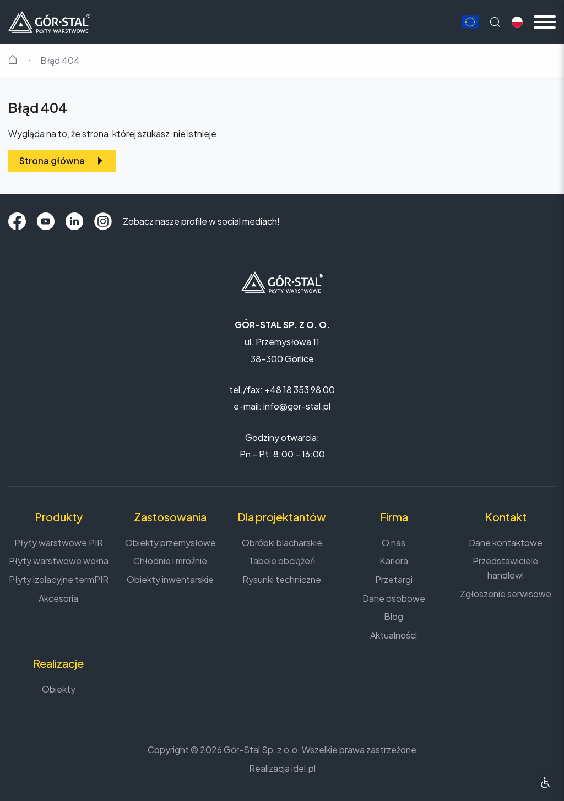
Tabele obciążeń (281, 560)
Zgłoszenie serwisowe (505, 594)
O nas (393, 542)
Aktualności (393, 635)
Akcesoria (58, 598)
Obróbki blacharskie (282, 542)
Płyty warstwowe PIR (58, 542)
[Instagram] (103, 221)
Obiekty (58, 689)
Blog (393, 616)
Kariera (393, 560)
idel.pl (303, 768)
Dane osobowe (393, 598)
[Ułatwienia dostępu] (545, 782)
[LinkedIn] (74, 221)
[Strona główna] (49, 20)
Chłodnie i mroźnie (170, 560)
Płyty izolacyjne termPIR (59, 579)
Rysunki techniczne (281, 579)
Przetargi (394, 579)
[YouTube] (46, 221)
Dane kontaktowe (506, 542)
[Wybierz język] (517, 22)
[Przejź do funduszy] (470, 22)
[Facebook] (17, 221)
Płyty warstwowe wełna (59, 560)
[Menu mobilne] (545, 22)
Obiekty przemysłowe (170, 542)
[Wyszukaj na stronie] (495, 22)
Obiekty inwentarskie (170, 579)
